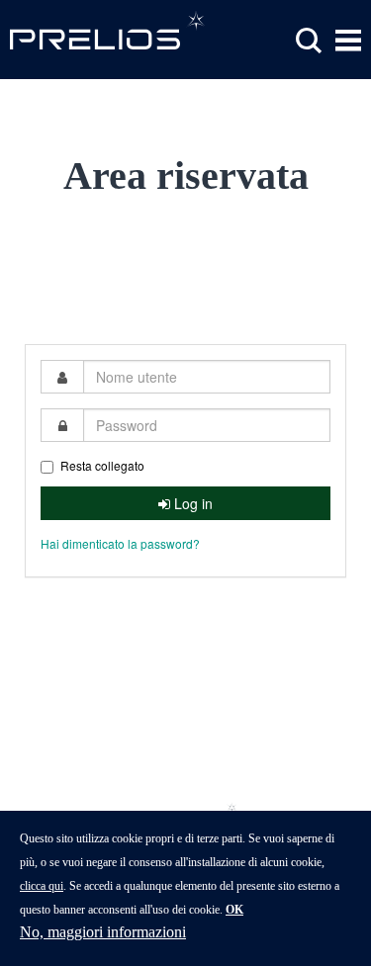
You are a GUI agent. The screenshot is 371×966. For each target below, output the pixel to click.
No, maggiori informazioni (103, 931)
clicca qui (41, 886)
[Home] (108, 29)
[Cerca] (309, 41)
